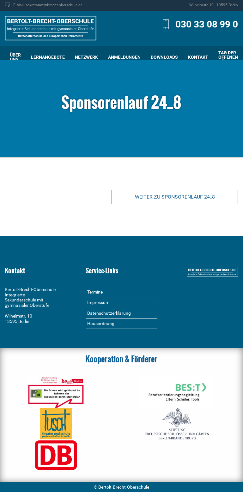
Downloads (164, 57)
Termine (95, 292)
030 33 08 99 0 (206, 24)
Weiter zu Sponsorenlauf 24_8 (175, 197)
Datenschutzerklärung (109, 313)
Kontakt (198, 57)
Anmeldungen (124, 57)
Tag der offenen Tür (228, 57)
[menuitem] (15, 57)
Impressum (98, 302)
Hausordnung (100, 323)
